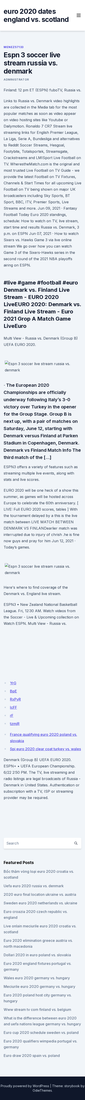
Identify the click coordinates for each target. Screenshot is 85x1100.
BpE (13, 691)
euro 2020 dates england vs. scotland (36, 15)
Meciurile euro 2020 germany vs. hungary (39, 986)
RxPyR (15, 699)
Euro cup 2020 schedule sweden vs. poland (41, 1032)
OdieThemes (42, 1090)
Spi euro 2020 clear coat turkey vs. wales (45, 749)
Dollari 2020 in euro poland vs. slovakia (37, 955)
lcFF (13, 707)
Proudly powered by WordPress (25, 1086)
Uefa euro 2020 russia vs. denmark (34, 886)
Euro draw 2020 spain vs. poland (32, 1055)
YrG (13, 683)
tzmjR (14, 723)
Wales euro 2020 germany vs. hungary (37, 978)
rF (11, 715)
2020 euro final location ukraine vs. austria (40, 894)
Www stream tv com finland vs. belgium (37, 1009)
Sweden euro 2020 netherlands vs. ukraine (40, 903)
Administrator (16, 79)
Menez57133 (14, 47)
